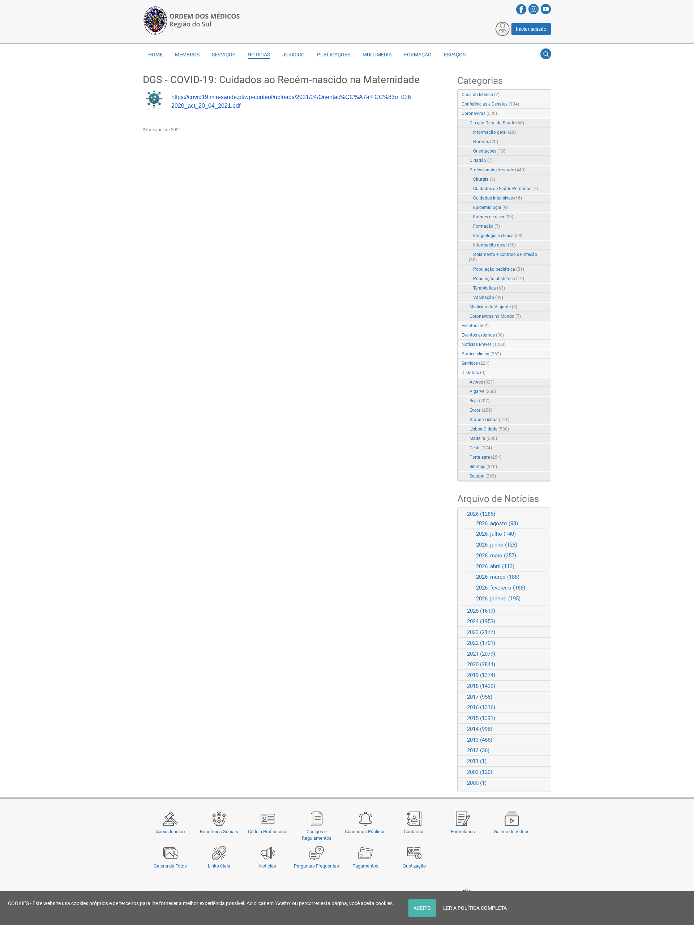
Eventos (475, 325)
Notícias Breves (484, 344)
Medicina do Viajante (493, 306)
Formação (486, 226)
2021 (481, 654)
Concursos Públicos (365, 831)
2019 (481, 675)
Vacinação (488, 297)
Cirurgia (484, 179)
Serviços (475, 363)
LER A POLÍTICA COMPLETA (475, 908)
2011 (477, 761)
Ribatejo (483, 466)
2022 (481, 643)
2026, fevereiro (500, 587)
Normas (485, 141)
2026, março (497, 577)
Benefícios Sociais (219, 831)
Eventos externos (483, 335)
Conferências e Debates (490, 104)
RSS (546, 95)
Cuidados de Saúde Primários (505, 188)
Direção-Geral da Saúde (497, 122)
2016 (481, 707)
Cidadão (481, 160)
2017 (479, 697)
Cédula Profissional (267, 831)
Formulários (463, 831)
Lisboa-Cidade (489, 429)
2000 (477, 783)
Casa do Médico (481, 94)
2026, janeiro (498, 598)
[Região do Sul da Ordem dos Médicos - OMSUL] (191, 19)
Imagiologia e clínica (498, 235)
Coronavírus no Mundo (495, 316)
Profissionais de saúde (498, 169)
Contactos (414, 831)
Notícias (267, 866)
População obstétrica (498, 278)
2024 (481, 621)
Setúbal (483, 476)
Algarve (483, 391)
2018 (481, 686)
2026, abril (495, 566)
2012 (478, 750)
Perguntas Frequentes (316, 866)
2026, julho (496, 534)
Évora (481, 410)
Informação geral (494, 132)
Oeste (481, 447)
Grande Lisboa (489, 419)
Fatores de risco (493, 216)
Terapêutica (489, 288)
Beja (479, 400)
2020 (481, 664)
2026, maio (496, 555)
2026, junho (496, 544)
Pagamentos (365, 866)
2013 (479, 740)
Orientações (489, 151)
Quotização (414, 866)
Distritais (473, 372)
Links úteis (219, 866)
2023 (481, 632)
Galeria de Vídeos (512, 831)
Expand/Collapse (538, 114)
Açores (482, 382)
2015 (481, 718)
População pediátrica (498, 269)
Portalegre (485, 457)
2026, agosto (497, 523)
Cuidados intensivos (497, 198)
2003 (479, 772)
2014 (479, 729)
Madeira (483, 438)
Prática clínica (481, 353)
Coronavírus (479, 113)
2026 (481, 514)
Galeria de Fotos (170, 866)
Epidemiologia (490, 207)
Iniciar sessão (531, 29)
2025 (481, 611)
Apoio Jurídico (170, 831)
